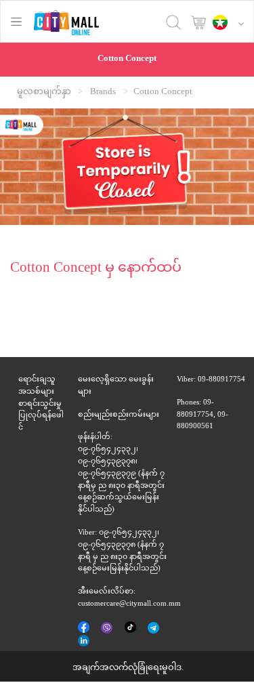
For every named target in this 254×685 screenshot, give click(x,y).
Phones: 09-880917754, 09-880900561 (202, 415)
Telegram (154, 629)
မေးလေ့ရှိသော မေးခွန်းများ (116, 385)
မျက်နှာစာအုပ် (84, 628)
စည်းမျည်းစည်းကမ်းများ (118, 415)
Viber (107, 629)
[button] (232, 23)
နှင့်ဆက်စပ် (84, 641)
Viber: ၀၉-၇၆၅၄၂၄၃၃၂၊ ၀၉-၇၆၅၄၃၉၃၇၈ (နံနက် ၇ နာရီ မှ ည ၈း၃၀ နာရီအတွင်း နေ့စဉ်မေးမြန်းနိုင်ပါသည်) (122, 550)
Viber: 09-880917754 (211, 379)
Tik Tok (131, 628)
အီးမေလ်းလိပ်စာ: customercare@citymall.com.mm (129, 598)
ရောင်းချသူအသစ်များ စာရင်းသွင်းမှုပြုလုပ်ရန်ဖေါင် (41, 403)
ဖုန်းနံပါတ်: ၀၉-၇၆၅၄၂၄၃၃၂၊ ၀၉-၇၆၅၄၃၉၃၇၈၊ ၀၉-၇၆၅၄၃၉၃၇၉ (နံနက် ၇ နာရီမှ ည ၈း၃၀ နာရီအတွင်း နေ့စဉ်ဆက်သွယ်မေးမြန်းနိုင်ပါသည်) (121, 473)
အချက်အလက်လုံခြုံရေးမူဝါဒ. (128, 668)
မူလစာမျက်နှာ (44, 92)
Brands (103, 92)
